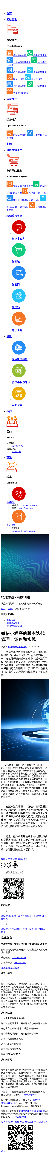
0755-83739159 (30, 505)
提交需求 (14, 967)
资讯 (9, 336)
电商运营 (17, 405)
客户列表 (16, 451)
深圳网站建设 (25, 1111)
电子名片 (17, 330)
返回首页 (5, 859)
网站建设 (12, 19)
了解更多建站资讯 (19, 859)
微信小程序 (18, 238)
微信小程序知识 (21, 382)
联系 (9, 457)
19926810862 (20, 962)
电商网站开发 (14, 150)
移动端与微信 (14, 215)
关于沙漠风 (17, 446)
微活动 (16, 307)
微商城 (16, 261)
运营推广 (12, 99)
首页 (9, 13)
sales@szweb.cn (26, 508)
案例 (9, 143)
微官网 (16, 284)
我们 (9, 411)
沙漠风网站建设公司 (17, 646)
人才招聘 (11, 525)
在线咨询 (5, 967)
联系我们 (11, 502)
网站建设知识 (19, 359)
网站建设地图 (20, 1117)
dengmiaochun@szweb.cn (23, 531)
